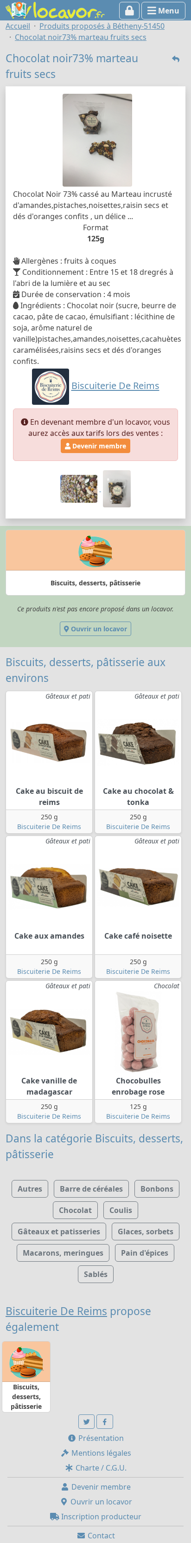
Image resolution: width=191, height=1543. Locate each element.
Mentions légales (100, 1453)
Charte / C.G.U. (100, 1468)
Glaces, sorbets (145, 1231)
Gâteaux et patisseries (59, 1231)
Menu (167, 11)
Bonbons (156, 1189)
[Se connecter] (129, 10)
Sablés (96, 1274)
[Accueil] (55, 9)
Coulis (120, 1210)
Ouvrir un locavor (98, 628)
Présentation (100, 1438)
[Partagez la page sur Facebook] (104, 1421)
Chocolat (75, 1210)
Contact (100, 1535)
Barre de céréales (91, 1189)
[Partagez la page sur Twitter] (86, 1421)
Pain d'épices (144, 1253)
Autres (30, 1189)
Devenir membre (98, 445)
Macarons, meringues (63, 1253)
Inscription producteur (100, 1516)
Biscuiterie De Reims (49, 826)
